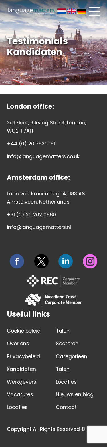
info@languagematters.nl (39, 227)
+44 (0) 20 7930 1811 (31, 143)
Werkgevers (21, 382)
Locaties (17, 407)
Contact (66, 407)
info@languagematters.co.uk (43, 156)
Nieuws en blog (75, 394)
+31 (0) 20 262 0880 (31, 214)
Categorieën (71, 356)
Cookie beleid (24, 330)
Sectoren (67, 343)
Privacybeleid (23, 356)
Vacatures (20, 394)
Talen (63, 330)
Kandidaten (21, 369)
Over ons (18, 343)
